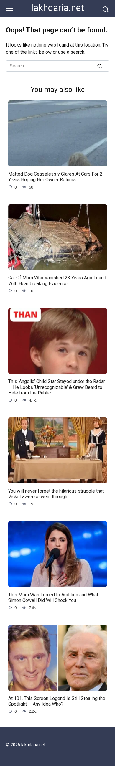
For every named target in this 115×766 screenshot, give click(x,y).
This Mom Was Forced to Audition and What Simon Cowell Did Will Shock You (53, 597)
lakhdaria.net (57, 7)
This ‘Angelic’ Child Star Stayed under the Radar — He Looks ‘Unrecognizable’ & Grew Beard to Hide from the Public (56, 387)
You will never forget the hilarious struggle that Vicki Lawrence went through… (56, 493)
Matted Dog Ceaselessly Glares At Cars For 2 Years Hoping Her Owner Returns (55, 176)
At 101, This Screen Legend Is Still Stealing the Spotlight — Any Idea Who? (56, 701)
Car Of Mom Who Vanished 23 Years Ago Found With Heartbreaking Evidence (57, 280)
